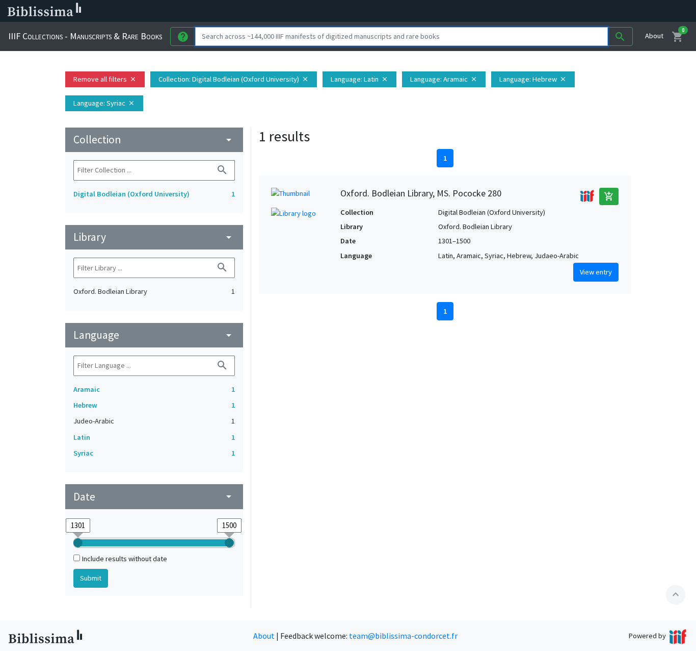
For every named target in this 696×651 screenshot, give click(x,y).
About (654, 35)
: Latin (359, 79)
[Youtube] (538, 11)
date (154, 497)
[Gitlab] (571, 11)
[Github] (554, 11)
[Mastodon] (522, 11)
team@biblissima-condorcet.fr (403, 636)
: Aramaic (443, 79)
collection (154, 139)
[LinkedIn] (489, 11)
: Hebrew (533, 79)
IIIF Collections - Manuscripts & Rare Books (85, 36)
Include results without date (124, 558)
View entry (596, 272)
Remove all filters (105, 79)
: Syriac (104, 103)
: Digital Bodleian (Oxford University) (233, 79)
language (154, 335)
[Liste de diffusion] (473, 11)
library (154, 237)
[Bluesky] (505, 11)
